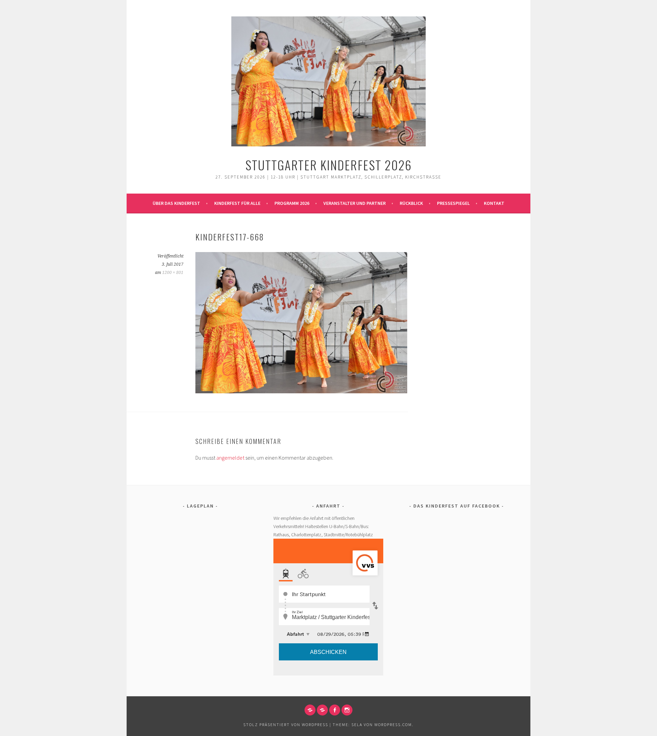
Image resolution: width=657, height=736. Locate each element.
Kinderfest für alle (237, 203)
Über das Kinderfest (176, 203)
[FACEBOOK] (334, 710)
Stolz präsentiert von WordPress (285, 724)
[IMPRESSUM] (310, 710)
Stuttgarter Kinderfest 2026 (328, 165)
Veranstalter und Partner (354, 203)
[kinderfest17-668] (301, 391)
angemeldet (230, 457)
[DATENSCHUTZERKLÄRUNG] (322, 710)
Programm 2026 (291, 203)
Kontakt (494, 203)
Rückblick (411, 203)
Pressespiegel (453, 203)
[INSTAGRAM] (347, 710)
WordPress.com (393, 724)
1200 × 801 (172, 272)
